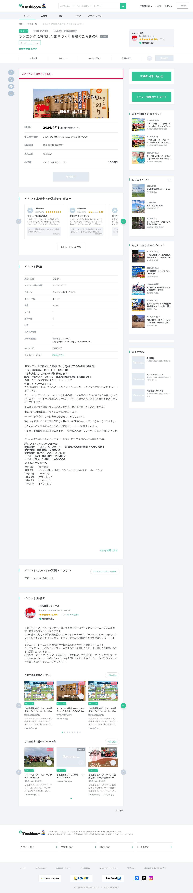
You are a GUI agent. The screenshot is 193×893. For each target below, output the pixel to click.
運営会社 (131, 868)
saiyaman (81, 209)
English (183, 6)
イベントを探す (27, 847)
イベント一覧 (31, 24)
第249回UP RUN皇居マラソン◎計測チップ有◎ (158, 288)
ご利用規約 (85, 868)
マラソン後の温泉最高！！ (39, 216)
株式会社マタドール (146, 36)
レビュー (63, 58)
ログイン (169, 6)
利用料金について (63, 868)
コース (78, 15)
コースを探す (143, 847)
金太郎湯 (150, 358)
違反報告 (119, 810)
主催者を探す (67, 847)
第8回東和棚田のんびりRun (158, 189)
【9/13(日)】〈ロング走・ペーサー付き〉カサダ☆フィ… (159, 124)
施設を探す (105, 847)
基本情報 (33, 58)
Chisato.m (39, 209)
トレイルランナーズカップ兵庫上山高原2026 (159, 223)
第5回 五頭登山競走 (155, 205)
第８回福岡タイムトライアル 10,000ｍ (159, 272)
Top (20, 24)
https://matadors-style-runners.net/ (55, 610)
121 (163, 39)
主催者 (44, 15)
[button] (123, 221)
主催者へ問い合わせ (151, 76)
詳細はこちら (58, 355)
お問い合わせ (41, 868)
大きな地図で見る (109, 550)
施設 (61, 15)
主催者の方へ (146, 6)
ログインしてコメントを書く (105, 571)
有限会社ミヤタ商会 (155, 391)
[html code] (11, 93)
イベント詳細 (94, 58)
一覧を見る (112, 675)
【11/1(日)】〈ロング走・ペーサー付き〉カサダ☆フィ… (158, 141)
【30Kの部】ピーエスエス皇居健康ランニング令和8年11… (159, 256)
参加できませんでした (79, 216)
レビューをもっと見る (71, 247)
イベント (27, 15)
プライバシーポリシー (108, 868)
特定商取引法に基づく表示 (155, 868)
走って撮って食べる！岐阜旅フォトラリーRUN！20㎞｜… (159, 157)
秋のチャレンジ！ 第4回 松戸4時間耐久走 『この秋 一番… (159, 305)
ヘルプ (158, 6)
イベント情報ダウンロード (151, 96)
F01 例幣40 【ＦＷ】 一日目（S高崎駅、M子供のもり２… (159, 321)
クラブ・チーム (95, 15)
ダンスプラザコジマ (155, 374)
